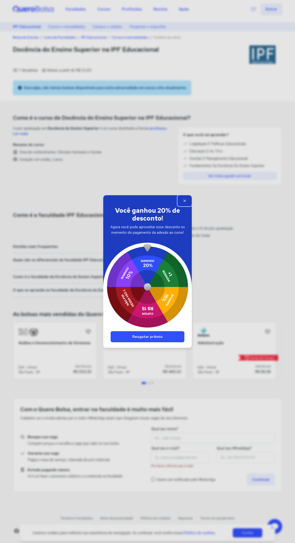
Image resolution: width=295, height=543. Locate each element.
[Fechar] (184, 200)
